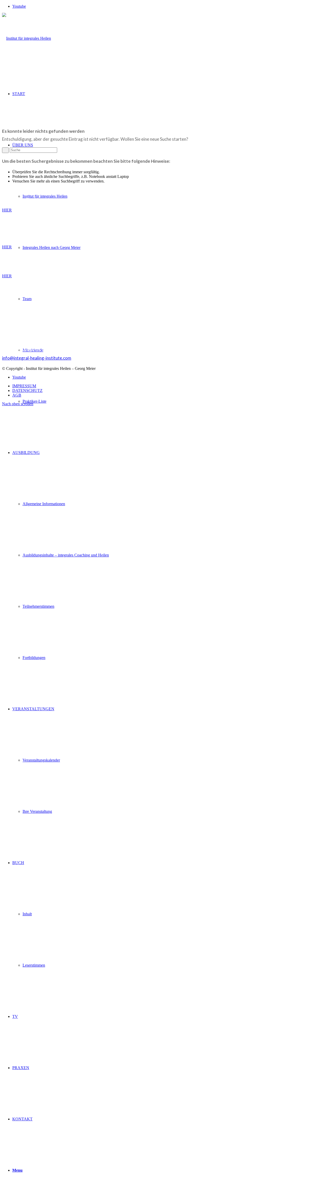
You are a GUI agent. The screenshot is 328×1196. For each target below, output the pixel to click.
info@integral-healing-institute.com (36, 358)
